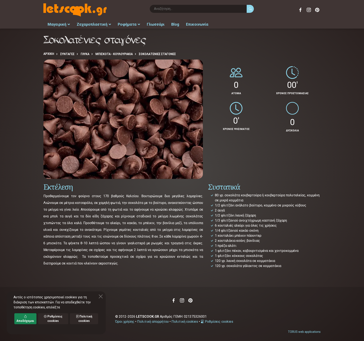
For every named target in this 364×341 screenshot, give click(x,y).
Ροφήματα (127, 24)
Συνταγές (67, 54)
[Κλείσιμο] (100, 296)
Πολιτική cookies (184, 322)
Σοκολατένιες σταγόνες (157, 54)
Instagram (308, 10)
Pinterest (317, 10)
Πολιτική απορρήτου (153, 322)
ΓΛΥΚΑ (85, 54)
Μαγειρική (57, 24)
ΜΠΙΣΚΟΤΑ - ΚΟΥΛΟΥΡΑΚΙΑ (114, 54)
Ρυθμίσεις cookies (218, 322)
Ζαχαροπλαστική (92, 24)
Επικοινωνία (197, 24)
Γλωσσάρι (156, 24)
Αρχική (48, 54)
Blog (175, 24)
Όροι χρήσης (124, 322)
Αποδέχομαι (25, 320)
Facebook (300, 10)
